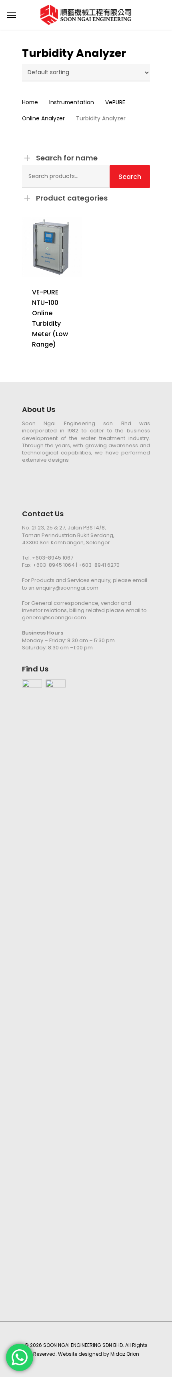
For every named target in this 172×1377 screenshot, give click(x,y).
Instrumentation (71, 102)
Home (30, 102)
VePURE (115, 102)
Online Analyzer (43, 118)
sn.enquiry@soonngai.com (63, 588)
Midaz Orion (124, 1354)
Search (129, 176)
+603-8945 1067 (52, 558)
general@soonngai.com (54, 617)
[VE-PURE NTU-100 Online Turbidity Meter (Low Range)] (52, 247)
